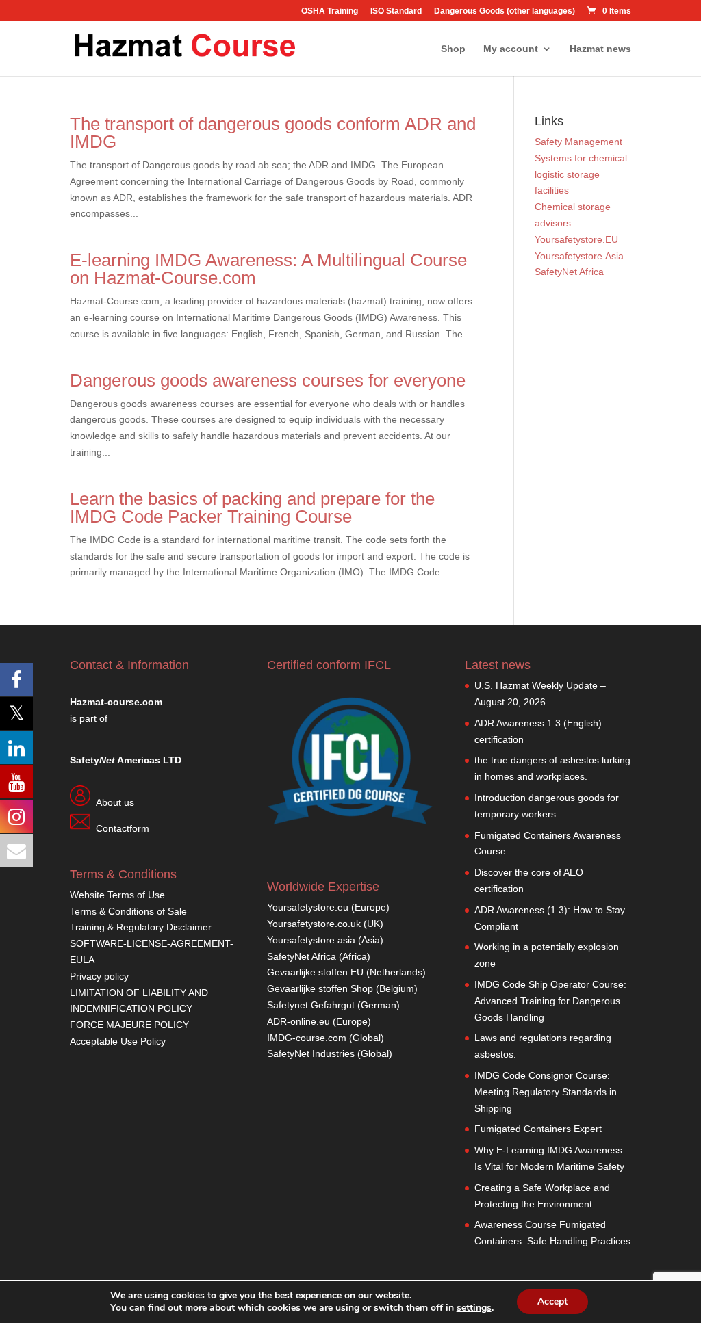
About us (115, 802)
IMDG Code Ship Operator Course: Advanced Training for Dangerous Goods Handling (550, 1001)
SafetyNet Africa (569, 271)
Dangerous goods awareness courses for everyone (268, 380)
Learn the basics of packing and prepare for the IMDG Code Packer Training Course (252, 507)
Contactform (122, 828)
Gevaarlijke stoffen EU (316, 972)
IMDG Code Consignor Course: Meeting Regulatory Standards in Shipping (545, 1092)
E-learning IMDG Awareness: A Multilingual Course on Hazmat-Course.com (268, 269)
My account (510, 49)
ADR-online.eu (298, 1021)
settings (474, 1308)
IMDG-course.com (306, 1037)
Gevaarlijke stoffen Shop (321, 988)
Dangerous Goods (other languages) (504, 11)
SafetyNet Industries (311, 1053)
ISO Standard (396, 11)
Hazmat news (600, 49)
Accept (552, 1301)
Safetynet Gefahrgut (311, 1004)
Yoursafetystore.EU (576, 239)
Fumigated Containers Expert (538, 1128)
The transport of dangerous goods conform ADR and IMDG (273, 133)
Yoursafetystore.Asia (579, 255)
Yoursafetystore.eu (309, 907)
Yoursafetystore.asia (311, 939)
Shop (453, 49)
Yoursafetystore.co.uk (314, 923)
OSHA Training (329, 11)
